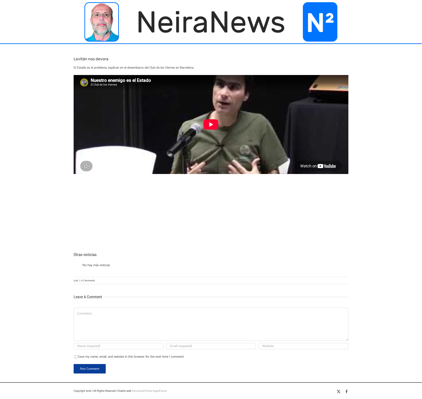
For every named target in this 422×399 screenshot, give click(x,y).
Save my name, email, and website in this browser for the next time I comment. (131, 356)
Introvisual (137, 391)
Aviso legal (152, 391)
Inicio (163, 391)
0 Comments (88, 280)
